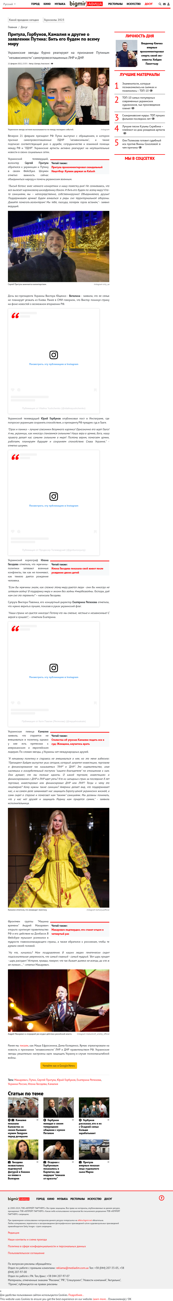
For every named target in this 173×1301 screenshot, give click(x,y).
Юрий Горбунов (66, 1079)
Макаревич (21, 1079)
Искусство (134, 4)
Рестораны (115, 4)
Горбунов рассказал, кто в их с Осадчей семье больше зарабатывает (90, 1126)
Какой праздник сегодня (24, 19)
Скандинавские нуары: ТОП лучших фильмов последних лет (143, 117)
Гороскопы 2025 (54, 19)
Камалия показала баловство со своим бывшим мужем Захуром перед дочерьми (18, 1128)
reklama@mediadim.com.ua (72, 1268)
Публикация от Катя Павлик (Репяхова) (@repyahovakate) (54, 721)
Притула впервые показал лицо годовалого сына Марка (89, 1167)
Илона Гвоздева (37, 1084)
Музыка (60, 4)
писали (24, 1045)
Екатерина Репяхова (89, 1079)
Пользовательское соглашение (26, 1253)
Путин (32, 1079)
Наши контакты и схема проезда (27, 1239)
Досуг (149, 4)
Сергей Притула (46, 1079)
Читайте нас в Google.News (59, 1065)
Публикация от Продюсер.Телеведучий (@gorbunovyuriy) (53, 550)
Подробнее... (76, 1295)
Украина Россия (17, 1084)
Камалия (53, 1084)
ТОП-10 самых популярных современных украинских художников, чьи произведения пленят (141, 103)
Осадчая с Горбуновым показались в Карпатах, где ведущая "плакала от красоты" (54, 1170)
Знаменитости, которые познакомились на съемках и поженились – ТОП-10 (139, 87)
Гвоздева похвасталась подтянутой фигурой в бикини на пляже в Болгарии (19, 1170)
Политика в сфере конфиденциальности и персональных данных (47, 1246)
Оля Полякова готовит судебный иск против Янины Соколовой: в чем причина (141, 144)
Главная (12, 27)
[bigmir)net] (79, 4)
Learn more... (100, 1299)
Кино (47, 4)
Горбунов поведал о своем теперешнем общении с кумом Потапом (54, 1126)
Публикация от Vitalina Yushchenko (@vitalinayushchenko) (53, 408)
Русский (8, 4)
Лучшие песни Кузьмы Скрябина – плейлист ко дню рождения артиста (143, 128)
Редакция (13, 1232)
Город (35, 4)
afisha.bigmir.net (85, 1220)
